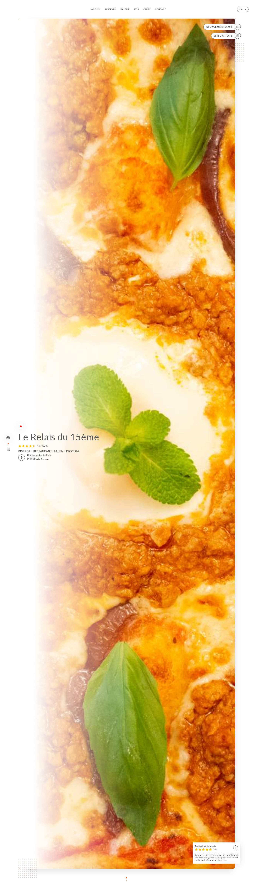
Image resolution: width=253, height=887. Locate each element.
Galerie (124, 9)
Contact (160, 9)
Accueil (95, 9)
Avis (136, 9)
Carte (147, 9)
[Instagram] (8, 438)
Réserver (110, 9)
